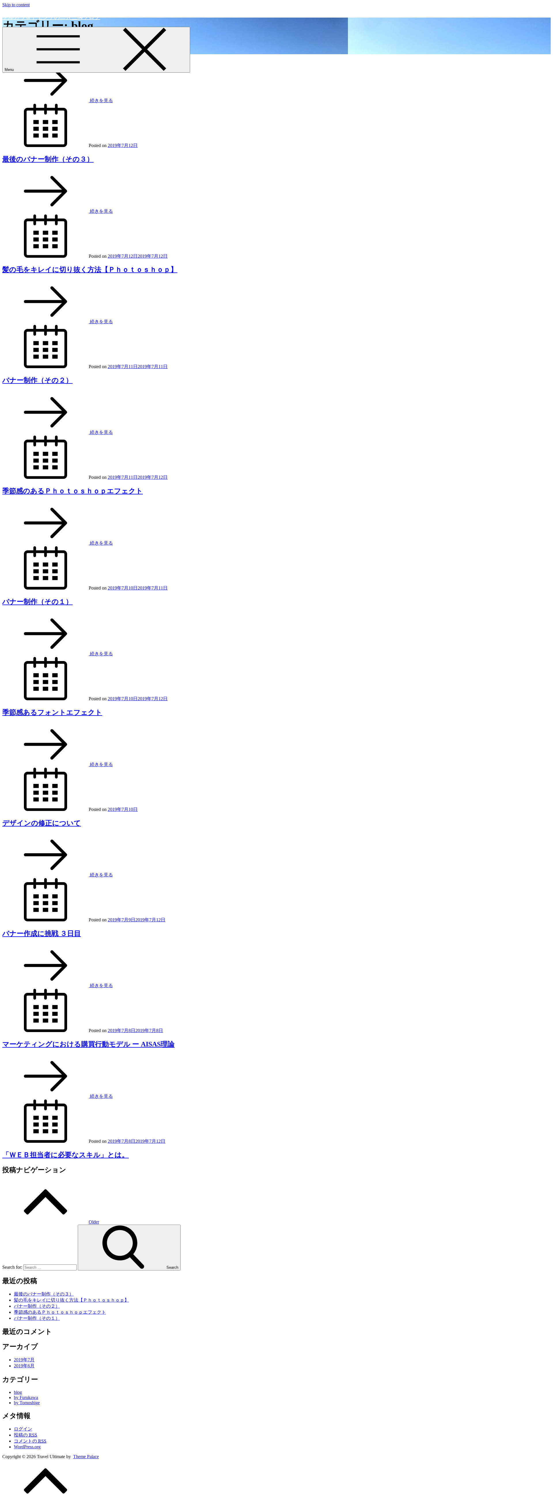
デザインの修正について (41, 823)
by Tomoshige (27, 1402)
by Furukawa (26, 1397)
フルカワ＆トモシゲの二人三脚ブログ (51, 17)
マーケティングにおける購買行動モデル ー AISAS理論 (88, 1044)
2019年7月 (24, 1359)
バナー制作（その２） (37, 380)
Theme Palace (86, 1456)
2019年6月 (24, 1365)
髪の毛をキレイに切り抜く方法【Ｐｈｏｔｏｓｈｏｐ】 (89, 269)
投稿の (25, 1434)
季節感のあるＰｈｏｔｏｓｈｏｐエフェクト (72, 491)
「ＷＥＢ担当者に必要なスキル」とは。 (65, 1155)
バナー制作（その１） (37, 601)
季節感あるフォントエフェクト (52, 712)
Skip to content (16, 4)
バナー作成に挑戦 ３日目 (41, 933)
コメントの (30, 1441)
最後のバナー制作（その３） (48, 159)
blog (18, 1392)
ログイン (23, 1428)
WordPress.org (27, 1446)
